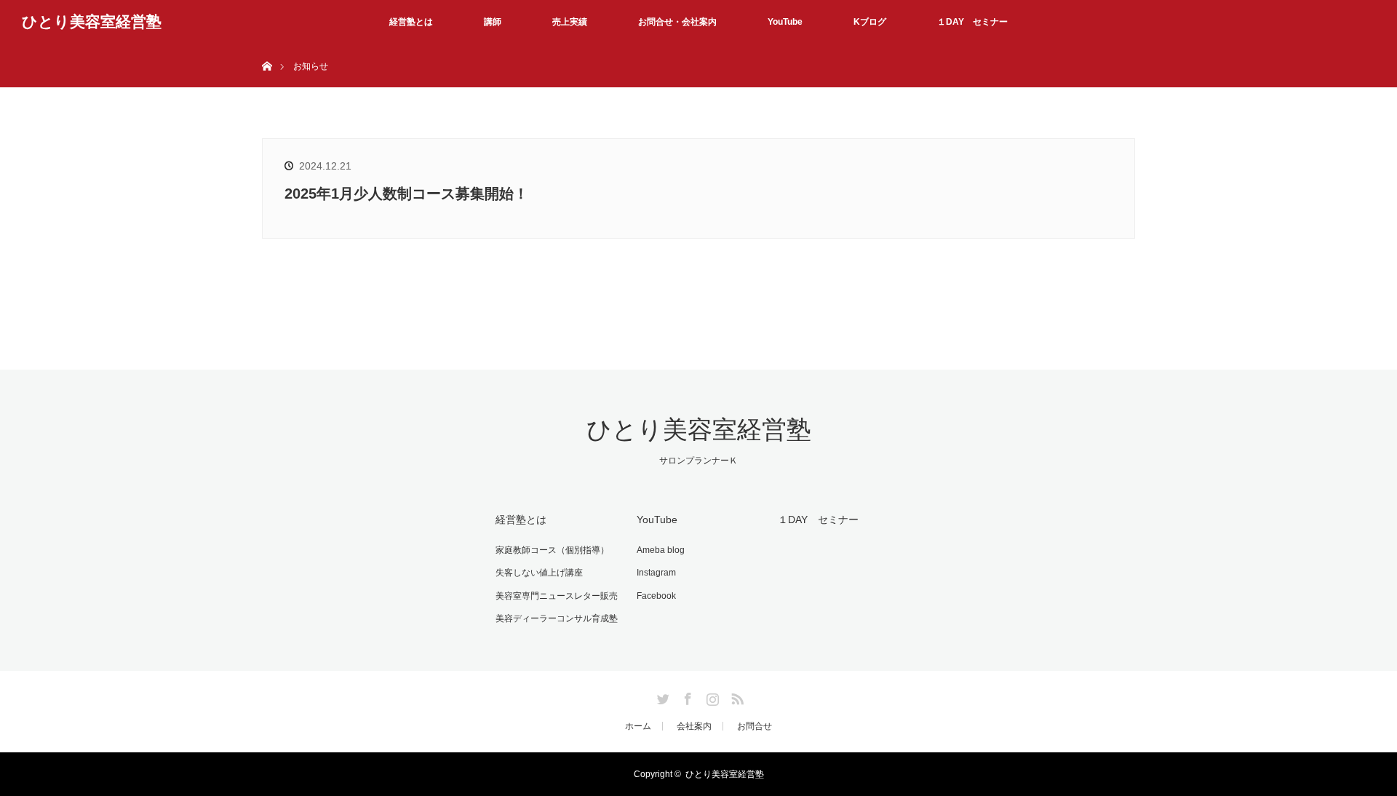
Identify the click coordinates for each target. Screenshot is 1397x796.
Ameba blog (661, 550)
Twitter (661, 696)
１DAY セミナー (972, 22)
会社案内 (694, 726)
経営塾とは (411, 22)
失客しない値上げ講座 (539, 573)
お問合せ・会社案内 (677, 22)
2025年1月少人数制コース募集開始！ (406, 194)
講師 (492, 22)
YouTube (785, 22)
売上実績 (569, 22)
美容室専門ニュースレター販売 (556, 596)
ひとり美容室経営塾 (92, 21)
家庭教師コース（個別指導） (552, 550)
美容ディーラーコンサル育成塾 (556, 618)
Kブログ (869, 22)
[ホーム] (266, 49)
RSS (736, 696)
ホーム (638, 726)
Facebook (656, 596)
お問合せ (754, 726)
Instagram (656, 573)
